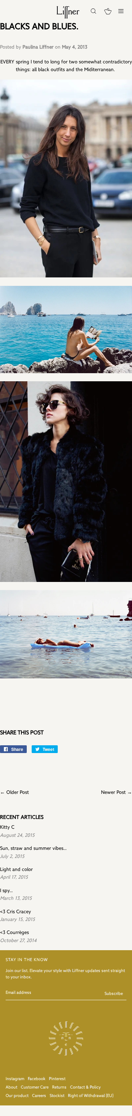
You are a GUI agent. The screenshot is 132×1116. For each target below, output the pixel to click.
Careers (39, 1095)
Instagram (15, 1079)
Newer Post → (116, 793)
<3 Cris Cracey (15, 912)
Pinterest (57, 1079)
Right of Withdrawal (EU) (90, 1095)
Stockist (57, 1095)
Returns (59, 1087)
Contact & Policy (85, 1087)
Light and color (16, 870)
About (11, 1087)
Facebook (36, 1079)
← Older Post (14, 793)
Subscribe (114, 993)
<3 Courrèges (14, 933)
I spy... (6, 891)
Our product (17, 1095)
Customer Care (35, 1087)
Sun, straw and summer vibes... (33, 849)
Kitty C (7, 827)
